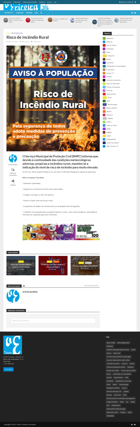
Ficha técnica (7, 2)
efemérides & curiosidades (122, 374)
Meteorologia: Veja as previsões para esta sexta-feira (81, 20)
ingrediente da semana (123, 381)
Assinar (49, 2)
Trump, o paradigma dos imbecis (60, 19)
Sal (127, 402)
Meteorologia (17, 33)
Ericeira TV (9, 13)
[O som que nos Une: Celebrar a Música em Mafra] (28, 20)
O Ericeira (8, 369)
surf (108, 405)
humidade (110, 381)
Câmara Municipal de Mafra (116, 367)
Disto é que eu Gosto (128, 371)
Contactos (42, 2)
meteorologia (123, 384)
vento (130, 412)
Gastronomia (118, 377)
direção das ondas (113, 371)
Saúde (133, 402)
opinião (126, 391)
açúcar (109, 353)
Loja (55, 2)
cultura (132, 364)
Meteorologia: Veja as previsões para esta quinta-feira (126, 20)
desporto (130, 367)
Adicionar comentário (13, 174)
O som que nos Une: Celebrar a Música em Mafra (37, 20)
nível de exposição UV (114, 391)
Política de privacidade (30, 2)
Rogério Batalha (112, 402)
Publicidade (17, 2)
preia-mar (117, 395)
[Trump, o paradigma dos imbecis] (50, 19)
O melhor (19, 13)
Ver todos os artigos (91, 285)
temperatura (116, 405)
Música (56, 261)
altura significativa (123, 343)
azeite (133, 350)
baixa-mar (117, 353)
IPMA (108, 384)
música (124, 388)
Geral (8, 33)
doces (109, 374)
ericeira (109, 377)
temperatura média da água (116, 409)
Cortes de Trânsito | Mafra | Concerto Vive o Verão (16, 20)
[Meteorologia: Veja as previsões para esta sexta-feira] (72, 20)
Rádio (122, 402)
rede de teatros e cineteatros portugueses (121, 398)
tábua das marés (112, 412)
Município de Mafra (113, 388)
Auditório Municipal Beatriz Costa (118, 350)
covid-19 (124, 364)
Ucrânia (122, 412)
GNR (126, 377)
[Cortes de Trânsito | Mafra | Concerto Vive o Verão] (5, 20)
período (109, 395)
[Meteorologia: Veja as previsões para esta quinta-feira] (116, 20)
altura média (111, 343)
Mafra (115, 384)
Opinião (88, 263)
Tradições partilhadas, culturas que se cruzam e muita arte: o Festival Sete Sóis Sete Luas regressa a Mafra (105, 22)
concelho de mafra (113, 364)
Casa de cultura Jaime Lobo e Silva (118, 360)
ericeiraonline (12, 165)
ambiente (110, 346)
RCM (124, 395)
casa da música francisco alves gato (119, 357)
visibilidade (110, 416)
